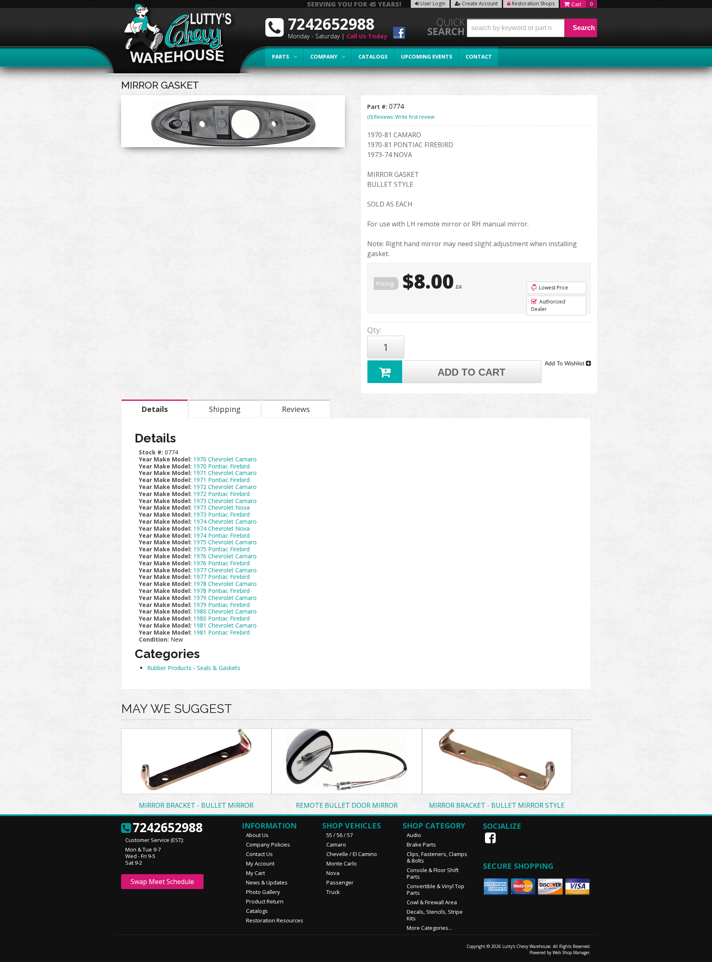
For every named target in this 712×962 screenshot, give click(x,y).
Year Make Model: (165, 459)
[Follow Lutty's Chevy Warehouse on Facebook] (399, 34)
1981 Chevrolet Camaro (225, 625)
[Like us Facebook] (491, 838)
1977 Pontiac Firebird (221, 577)
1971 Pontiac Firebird (221, 480)
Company (323, 56)
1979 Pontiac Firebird (221, 605)
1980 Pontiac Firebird (221, 618)
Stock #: (152, 452)
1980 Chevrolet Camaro (225, 611)
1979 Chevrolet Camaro (225, 598)
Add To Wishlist (565, 363)
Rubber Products (169, 668)
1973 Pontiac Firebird (221, 514)
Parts (280, 56)
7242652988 (168, 828)
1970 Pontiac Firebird (221, 466)
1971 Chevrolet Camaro (225, 473)
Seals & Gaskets (218, 668)
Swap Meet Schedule (162, 881)
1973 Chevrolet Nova (221, 507)
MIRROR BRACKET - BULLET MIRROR (196, 805)
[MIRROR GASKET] (233, 123)
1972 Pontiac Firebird (221, 494)
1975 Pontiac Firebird (221, 549)
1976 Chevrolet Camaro (225, 556)
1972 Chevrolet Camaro (225, 487)
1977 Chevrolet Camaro (225, 570)
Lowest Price (553, 287)
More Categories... (429, 927)
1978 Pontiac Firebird (221, 591)
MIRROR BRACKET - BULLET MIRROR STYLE (496, 805)
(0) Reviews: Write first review (400, 116)
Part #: (378, 107)
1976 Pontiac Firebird (221, 563)
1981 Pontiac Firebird (221, 632)
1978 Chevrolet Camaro (225, 584)
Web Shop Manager (571, 952)
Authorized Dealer (548, 305)
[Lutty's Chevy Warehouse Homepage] (173, 36)
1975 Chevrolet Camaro (225, 542)
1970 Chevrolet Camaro (225, 459)
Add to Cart (472, 372)
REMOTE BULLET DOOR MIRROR (347, 805)
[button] (532, 28)
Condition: (154, 639)
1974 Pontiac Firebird (221, 535)
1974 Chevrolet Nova (221, 528)
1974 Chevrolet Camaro (225, 521)
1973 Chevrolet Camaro (225, 501)
